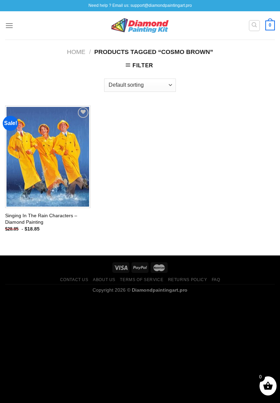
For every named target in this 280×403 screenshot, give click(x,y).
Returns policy (187, 279)
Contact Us (74, 279)
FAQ (216, 279)
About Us (104, 279)
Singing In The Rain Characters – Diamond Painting (41, 219)
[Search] (254, 25)
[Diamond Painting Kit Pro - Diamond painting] (140, 25)
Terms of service (141, 279)
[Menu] (9, 25)
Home (76, 51)
